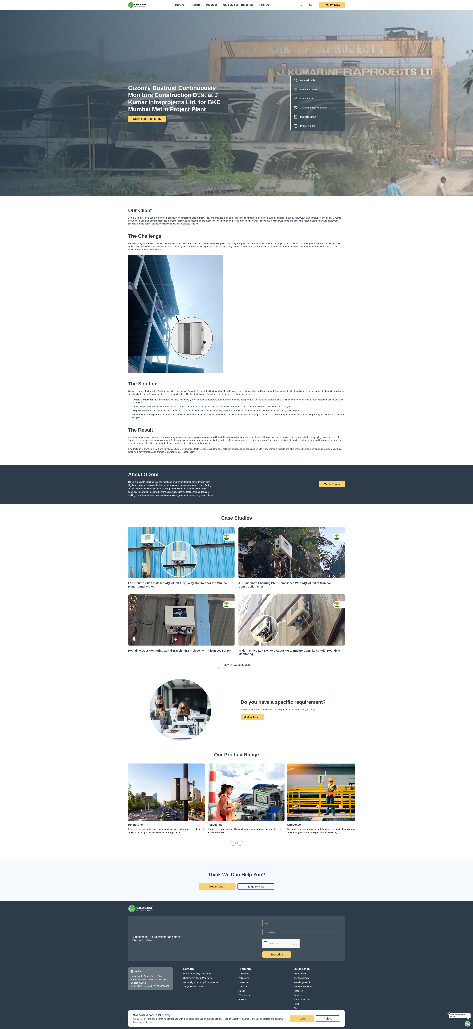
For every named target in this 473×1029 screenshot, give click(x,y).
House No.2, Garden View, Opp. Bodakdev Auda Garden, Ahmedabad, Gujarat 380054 (149, 979)
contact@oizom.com (141, 986)
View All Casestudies (236, 664)
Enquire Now (332, 5)
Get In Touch (332, 484)
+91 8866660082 (160, 986)
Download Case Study (147, 118)
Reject (327, 1018)
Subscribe (276, 954)
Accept (302, 1018)
